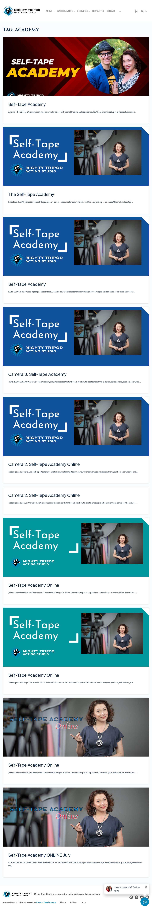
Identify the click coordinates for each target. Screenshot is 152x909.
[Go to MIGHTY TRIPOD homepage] (21, 11)
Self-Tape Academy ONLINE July (39, 855)
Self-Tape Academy (27, 104)
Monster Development (46, 902)
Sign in (144, 11)
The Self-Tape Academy (31, 194)
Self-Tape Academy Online (33, 585)
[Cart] (136, 11)
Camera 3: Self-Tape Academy (37, 374)
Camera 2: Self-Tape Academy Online (44, 464)
